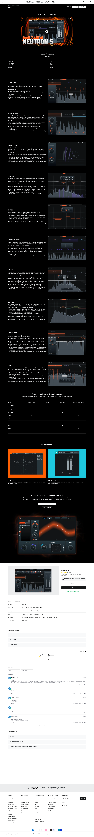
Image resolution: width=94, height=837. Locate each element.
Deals (22, 810)
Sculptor (51, 64)
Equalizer (11, 66)
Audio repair (50, 804)
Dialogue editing (51, 806)
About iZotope (10, 798)
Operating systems (14, 634)
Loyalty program (24, 808)
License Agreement (11, 816)
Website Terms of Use (17, 835)
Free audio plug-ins (25, 802)
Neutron (36, 802)
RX (35, 798)
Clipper (10, 61)
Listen (40, 6)
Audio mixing (50, 800)
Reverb (49, 810)
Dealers (22, 812)
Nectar (36, 804)
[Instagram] (64, 806)
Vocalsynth (37, 806)
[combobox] (14, 670)
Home (9, 5)
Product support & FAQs (25, 815)
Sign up (83, 798)
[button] (13, 684)
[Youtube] (66, 806)
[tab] (10, 664)
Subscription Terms (11, 820)
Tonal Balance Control (39, 812)
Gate (51, 61)
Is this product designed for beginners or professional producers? (23, 746)
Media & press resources (12, 806)
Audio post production (52, 802)
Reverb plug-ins (38, 819)
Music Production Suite (39, 815)
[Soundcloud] (68, 806)
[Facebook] (62, 806)
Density (11, 64)
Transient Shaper (53, 66)
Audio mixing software (15, 5)
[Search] (83, 2)
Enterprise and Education (12, 808)
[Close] (92, 834)
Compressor (12, 63)
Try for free (83, 6)
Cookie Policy (29, 835)
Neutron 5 (10, 7)
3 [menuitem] (44, 725)
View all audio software (39, 821)
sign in (65, 579)
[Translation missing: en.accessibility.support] (86, 2)
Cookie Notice (10, 810)
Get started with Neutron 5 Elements (47, 504)
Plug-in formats (13, 639)
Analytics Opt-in (11, 824)
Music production (51, 808)
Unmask (51, 67)
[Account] (88, 2)
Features (36, 6)
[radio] (51, 654)
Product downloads (25, 804)
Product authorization (25, 798)
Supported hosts (13, 644)
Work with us (10, 802)
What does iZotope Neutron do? (16, 741)
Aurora (36, 808)
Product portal (24, 806)
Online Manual (25, 620)
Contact (9, 800)
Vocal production (51, 812)
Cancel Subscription (12, 822)
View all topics (51, 815)
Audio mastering (51, 798)
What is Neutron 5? (14, 736)
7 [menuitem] (49, 725)
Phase (51, 63)
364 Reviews (69, 572)
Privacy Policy (23, 835)
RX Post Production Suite (39, 817)
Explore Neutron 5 (47, 507)
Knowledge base (24, 800)
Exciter (10, 67)
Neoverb (36, 810)
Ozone (36, 800)
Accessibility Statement (12, 818)
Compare (44, 6)
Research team (11, 804)
